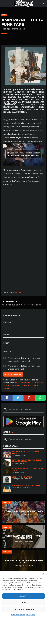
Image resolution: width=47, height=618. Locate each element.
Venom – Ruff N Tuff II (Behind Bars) (25, 452)
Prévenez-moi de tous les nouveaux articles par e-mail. (24, 366)
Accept (24, 596)
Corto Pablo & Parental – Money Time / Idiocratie (27, 461)
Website (7, 351)
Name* (6, 334)
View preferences (23, 609)
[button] (43, 574)
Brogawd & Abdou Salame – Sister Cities (28, 469)
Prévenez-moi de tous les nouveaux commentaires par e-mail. (24, 358)
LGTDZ (18, 292)
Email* (6, 343)
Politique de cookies (18, 615)
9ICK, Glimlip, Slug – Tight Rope (26, 485)
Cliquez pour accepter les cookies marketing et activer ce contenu (23, 154)
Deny (23, 603)
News (4, 15)
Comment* (8, 322)
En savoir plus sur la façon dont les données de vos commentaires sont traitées (23, 385)
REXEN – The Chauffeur (22, 477)
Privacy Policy (30, 615)
